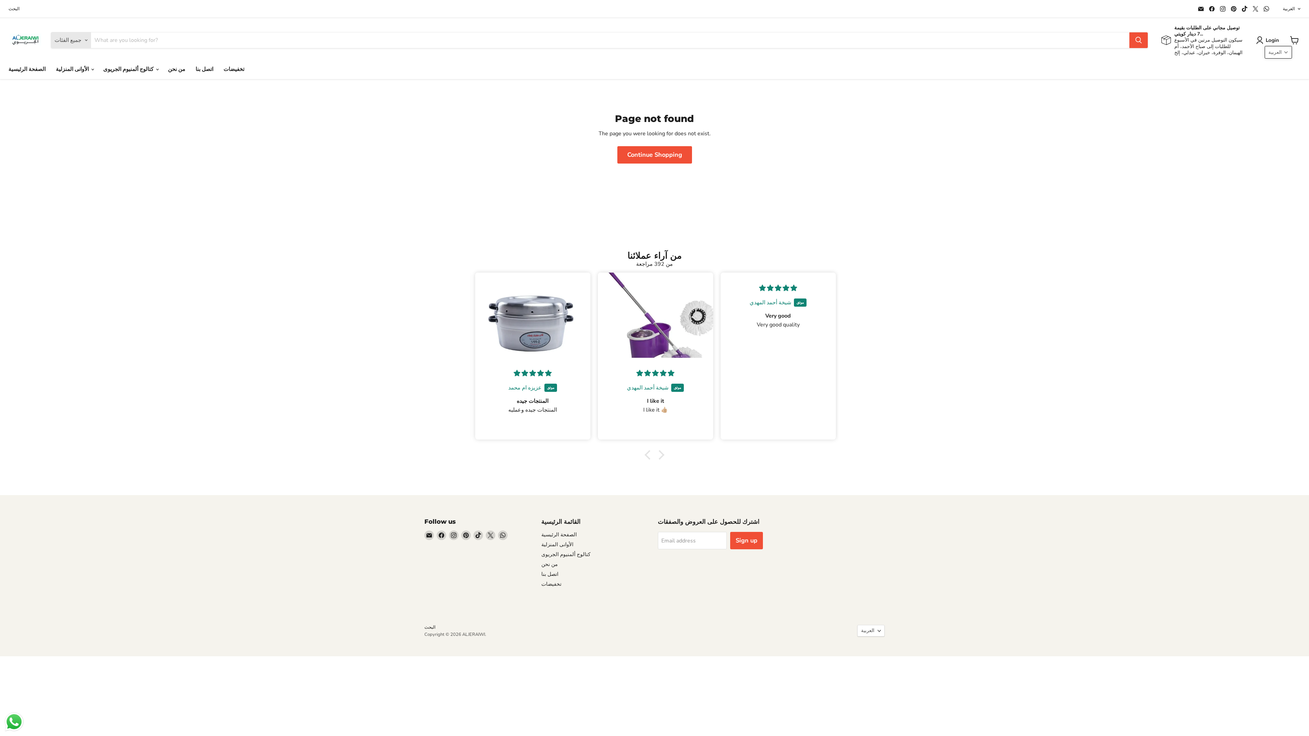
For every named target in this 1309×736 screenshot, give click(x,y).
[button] (1269, 40)
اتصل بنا (204, 69)
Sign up (746, 540)
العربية (1289, 9)
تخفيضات (234, 69)
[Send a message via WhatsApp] (14, 722)
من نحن (176, 69)
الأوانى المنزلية (73, 69)
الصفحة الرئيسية (27, 69)
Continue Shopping (654, 155)
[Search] (1138, 40)
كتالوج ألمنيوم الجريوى (129, 69)
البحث (14, 9)
